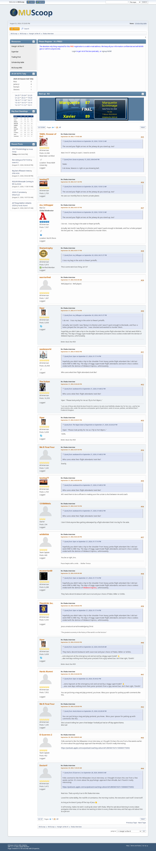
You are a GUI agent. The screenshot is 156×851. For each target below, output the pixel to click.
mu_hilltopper (46, 205)
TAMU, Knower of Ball (47, 135)
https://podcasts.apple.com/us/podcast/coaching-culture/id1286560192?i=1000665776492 (95, 748)
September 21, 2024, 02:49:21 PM (71, 420)
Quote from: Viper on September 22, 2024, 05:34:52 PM (82, 679)
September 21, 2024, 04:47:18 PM (71, 506)
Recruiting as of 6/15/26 (21, 160)
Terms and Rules (136, 846)
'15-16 (17, 103)
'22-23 (29, 95)
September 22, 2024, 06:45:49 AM (71, 573)
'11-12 (23, 105)
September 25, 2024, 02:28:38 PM (71, 674)
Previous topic (131, 823)
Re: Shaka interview (68, 134)
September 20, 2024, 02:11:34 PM (71, 182)
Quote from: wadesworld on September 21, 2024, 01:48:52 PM (84, 389)
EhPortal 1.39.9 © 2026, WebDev (17, 845)
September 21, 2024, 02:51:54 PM (71, 450)
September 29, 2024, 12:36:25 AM (71, 768)
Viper (41, 308)
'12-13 (17, 105)
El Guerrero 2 (45, 734)
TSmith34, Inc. (46, 603)
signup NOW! (107, 51)
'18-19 (17, 100)
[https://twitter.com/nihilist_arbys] (41, 235)
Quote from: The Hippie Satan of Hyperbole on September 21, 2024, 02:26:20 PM (90, 425)
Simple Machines (24, 846)
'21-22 (17, 98)
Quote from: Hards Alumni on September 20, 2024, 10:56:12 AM (85, 141)
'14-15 (23, 103)
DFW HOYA (16, 173)
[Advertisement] (91, 72)
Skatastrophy (46, 248)
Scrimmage (109, 105)
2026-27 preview (18, 192)
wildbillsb (44, 534)
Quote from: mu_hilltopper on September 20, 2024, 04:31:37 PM (85, 255)
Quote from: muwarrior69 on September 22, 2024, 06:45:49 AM (85, 647)
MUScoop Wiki (16, 68)
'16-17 (29, 100)
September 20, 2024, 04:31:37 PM (71, 207)
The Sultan (44, 381)
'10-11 (29, 105)
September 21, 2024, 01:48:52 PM (71, 352)
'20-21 (23, 98)
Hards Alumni (23, 206)
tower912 (15, 162)
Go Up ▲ (145, 846)
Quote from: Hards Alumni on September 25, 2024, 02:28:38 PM (85, 711)
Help (127, 846)
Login (74, 51)
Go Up (40, 819)
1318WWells (45, 503)
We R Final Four (47, 447)
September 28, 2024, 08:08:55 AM (71, 737)
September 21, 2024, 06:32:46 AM (71, 280)
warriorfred (45, 277)
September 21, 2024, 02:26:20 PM (71, 384)
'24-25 (17, 95)
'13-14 (29, 103)
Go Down (41, 127)
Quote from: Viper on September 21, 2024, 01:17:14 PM (82, 356)
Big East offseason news (21, 171)
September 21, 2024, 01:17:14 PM (71, 310)
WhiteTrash (16, 195)
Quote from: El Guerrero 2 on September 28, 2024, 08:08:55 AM (85, 773)
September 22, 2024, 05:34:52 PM (71, 642)
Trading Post (16, 57)
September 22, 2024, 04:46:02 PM (71, 606)
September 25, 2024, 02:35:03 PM (71, 706)
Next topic (142, 823)
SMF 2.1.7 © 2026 (13, 846)
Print (143, 127)
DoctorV (43, 765)
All (60, 127)
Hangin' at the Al (17, 46)
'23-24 (23, 95)
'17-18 (23, 100)
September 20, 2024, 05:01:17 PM (71, 250)
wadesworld (45, 349)
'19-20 (29, 98)
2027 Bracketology (19, 149)
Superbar (15, 52)
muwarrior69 (45, 570)
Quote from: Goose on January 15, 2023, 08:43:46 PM (81, 159)
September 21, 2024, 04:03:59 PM (71, 480)
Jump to (113, 831)
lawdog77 (44, 179)
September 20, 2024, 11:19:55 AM (71, 136)
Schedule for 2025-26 (109, 117)
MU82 (19, 184)
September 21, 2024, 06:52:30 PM (71, 537)
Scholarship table (141, 23)
